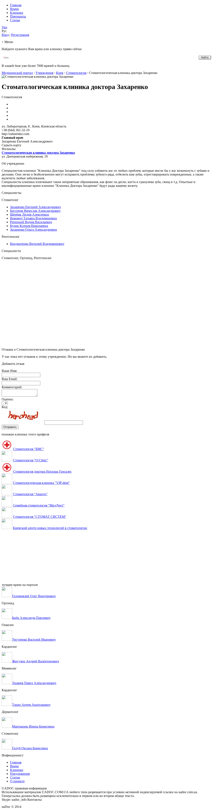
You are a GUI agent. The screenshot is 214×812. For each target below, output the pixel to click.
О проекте (17, 781)
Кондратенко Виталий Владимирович (37, 244)
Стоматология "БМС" (28, 449)
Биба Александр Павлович (31, 618)
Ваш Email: (9, 379)
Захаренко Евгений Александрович (35, 207)
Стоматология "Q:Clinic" (30, 460)
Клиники (16, 12)
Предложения (20, 773)
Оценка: (7, 399)
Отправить (10, 427)
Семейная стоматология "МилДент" (39, 505)
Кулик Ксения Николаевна (29, 226)
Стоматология (76, 73)
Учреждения (44, 73)
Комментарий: (12, 387)
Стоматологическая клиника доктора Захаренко (38, 152)
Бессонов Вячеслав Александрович (35, 211)
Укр (4, 27)
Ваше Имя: (9, 371)
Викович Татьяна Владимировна (33, 218)
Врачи (14, 9)
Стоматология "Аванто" (30, 494)
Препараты (18, 16)
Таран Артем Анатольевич (31, 704)
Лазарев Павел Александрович (34, 683)
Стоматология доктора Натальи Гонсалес (42, 471)
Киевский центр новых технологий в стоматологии (50, 528)
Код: (5, 407)
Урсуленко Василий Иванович (34, 639)
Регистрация (20, 35)
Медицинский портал (17, 73)
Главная (15, 5)
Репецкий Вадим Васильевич (31, 222)
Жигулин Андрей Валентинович (35, 661)
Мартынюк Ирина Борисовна (33, 726)
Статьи (15, 20)
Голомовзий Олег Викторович (34, 596)
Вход (5, 35)
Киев (59, 73)
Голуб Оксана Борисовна (30, 748)
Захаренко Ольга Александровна (33, 229)
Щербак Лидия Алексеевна (29, 214)
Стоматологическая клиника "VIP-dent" (41, 483)
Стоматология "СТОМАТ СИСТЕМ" (39, 516)
